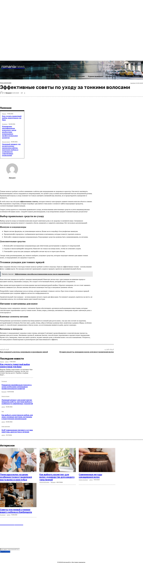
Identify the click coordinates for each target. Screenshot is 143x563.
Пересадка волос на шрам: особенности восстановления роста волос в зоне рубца (16, 477)
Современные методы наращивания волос (90, 475)
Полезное (4, 124)
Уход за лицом (6, 141)
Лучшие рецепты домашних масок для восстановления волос (86, 352)
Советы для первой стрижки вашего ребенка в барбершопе (16, 510)
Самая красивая (83, 479)
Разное (4, 113)
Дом (3, 411)
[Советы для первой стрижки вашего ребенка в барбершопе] (18, 495)
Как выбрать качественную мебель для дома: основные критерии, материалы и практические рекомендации (17, 417)
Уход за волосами (5, 82)
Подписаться (5, 551)
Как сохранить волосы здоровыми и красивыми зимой (24, 352)
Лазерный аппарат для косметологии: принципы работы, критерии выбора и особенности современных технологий (11, 149)
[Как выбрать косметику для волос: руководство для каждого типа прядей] (57, 460)
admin (7, 361)
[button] (140, 76)
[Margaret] (2, 92)
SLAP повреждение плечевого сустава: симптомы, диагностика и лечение (17, 431)
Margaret (9, 92)
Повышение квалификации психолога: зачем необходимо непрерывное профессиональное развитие (10, 132)
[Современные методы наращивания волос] (97, 460)
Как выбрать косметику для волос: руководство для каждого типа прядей (57, 477)
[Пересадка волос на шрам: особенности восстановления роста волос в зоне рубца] (18, 460)
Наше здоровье (6, 426)
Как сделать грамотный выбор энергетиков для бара (11, 118)
